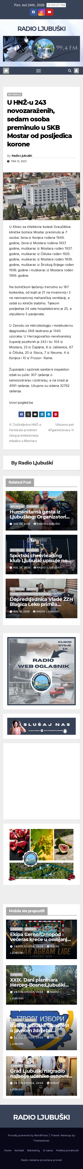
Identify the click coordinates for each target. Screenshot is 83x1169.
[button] (69, 71)
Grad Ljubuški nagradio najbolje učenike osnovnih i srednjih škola (41, 1076)
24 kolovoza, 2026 (29, 946)
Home (7, 1150)
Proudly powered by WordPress (28, 1135)
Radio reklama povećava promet (41, 1160)
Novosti (32, 589)
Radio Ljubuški (22, 156)
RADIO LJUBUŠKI (41, 29)
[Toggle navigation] (38, 70)
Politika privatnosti (67, 1150)
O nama (48, 1150)
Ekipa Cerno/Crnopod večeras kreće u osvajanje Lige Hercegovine (40, 939)
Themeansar (41, 1140)
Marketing (33, 1150)
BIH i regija (14, 94)
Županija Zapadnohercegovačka (31, 594)
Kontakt (19, 1150)
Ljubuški (32, 506)
